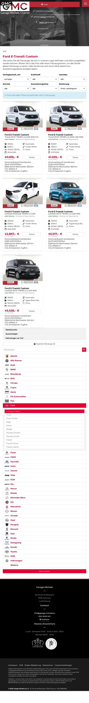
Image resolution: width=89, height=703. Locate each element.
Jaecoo (13, 471)
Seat (12, 534)
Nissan (13, 511)
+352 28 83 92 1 (44, 616)
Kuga (8, 422)
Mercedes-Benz (17, 498)
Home (43, 18)
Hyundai (14, 462)
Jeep (12, 475)
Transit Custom (12, 447)
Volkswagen (16, 561)
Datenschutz (48, 665)
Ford (12, 405)
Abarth (13, 356)
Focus (8, 415)
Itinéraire (45, 619)
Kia (12, 484)
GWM (13, 457)
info (4, 51)
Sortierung (64, 84)
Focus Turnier (11, 418)
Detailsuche (11, 330)
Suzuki (13, 547)
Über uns (43, 40)
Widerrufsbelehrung (33, 665)
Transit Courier (12, 443)
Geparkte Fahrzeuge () (45, 344)
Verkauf (43, 23)
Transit (9, 440)
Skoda (13, 538)
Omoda (14, 516)
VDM (12, 556)
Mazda (13, 493)
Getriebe (63, 75)
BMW (13, 369)
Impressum (13, 665)
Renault (14, 529)
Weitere (14, 565)
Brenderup (15, 374)
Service (43, 34)
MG (12, 502)
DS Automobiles (18, 396)
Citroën (14, 383)
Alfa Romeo (16, 360)
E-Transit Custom (13, 411)
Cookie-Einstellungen (63, 665)
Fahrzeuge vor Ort (14, 338)
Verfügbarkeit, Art (11, 75)
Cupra (13, 387)
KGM (12, 480)
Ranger (9, 429)
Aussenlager (12, 334)
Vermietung (43, 29)
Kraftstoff (35, 75)
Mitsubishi (15, 507)
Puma (8, 426)
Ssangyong (15, 543)
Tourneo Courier (12, 436)
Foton (13, 453)
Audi (12, 365)
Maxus (13, 489)
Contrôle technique (44, 11)
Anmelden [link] (45, 571)
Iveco (13, 466)
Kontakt (44, 45)
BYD (12, 378)
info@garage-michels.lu (44, 613)
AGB (21, 665)
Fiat (12, 401)
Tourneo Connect (13, 433)
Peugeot (14, 525)
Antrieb (6, 84)
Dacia (13, 392)
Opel (12, 520)
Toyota (13, 552)
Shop (46, 4)
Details (32, 157)
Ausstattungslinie (39, 84)
